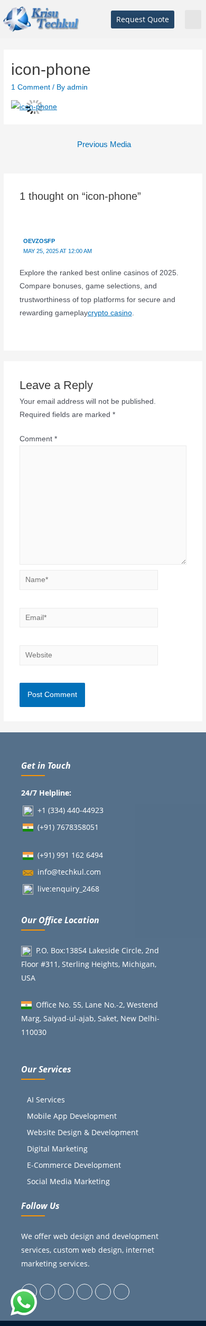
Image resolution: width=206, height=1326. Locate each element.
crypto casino (110, 313)
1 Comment (30, 87)
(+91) (47, 827)
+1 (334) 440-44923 (71, 810)
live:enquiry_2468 (68, 889)
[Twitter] (47, 1292)
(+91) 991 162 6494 (70, 855)
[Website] (89, 657)
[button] (142, 19)
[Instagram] (84, 1292)
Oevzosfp (39, 241)
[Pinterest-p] (103, 1292)
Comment (38, 439)
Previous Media (104, 144)
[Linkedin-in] (66, 1292)
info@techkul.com (69, 872)
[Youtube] (121, 1292)
